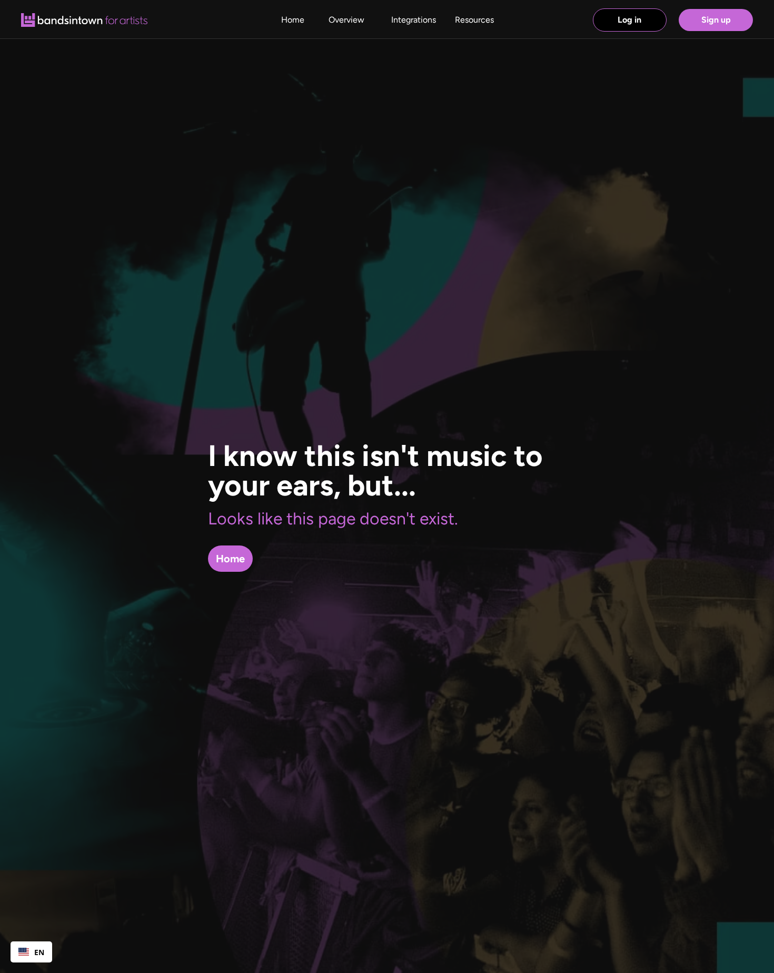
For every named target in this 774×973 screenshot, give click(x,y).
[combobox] (31, 951)
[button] (474, 20)
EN (39, 952)
